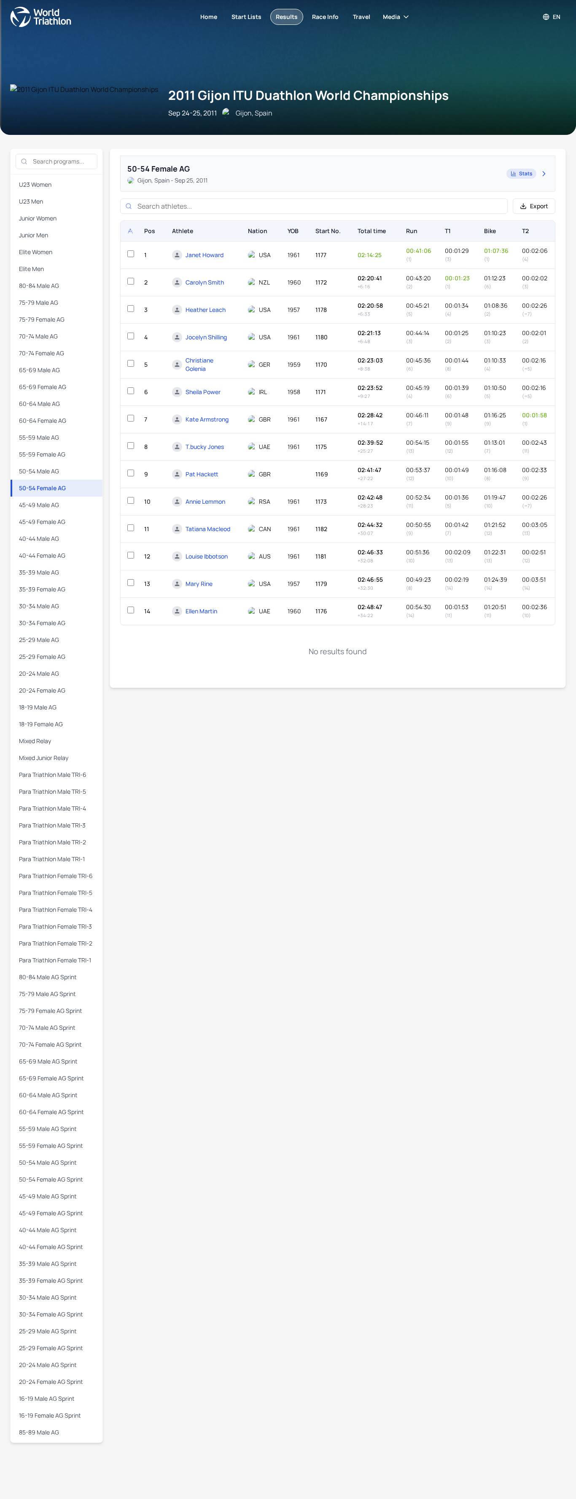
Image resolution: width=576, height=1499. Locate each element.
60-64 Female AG (42, 420)
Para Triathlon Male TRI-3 (52, 825)
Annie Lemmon (205, 501)
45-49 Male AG (39, 505)
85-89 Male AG (39, 1432)
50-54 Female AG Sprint (51, 1179)
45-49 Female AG (42, 522)
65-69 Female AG (42, 387)
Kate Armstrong (207, 419)
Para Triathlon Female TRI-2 (55, 943)
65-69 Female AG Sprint (51, 1078)
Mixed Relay (35, 741)
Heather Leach (206, 310)
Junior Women (38, 218)
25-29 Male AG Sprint (48, 1331)
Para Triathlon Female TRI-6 (56, 876)
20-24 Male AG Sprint (48, 1365)
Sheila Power (203, 392)
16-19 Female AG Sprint (50, 1415)
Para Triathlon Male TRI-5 (52, 791)
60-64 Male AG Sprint (48, 1095)
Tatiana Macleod (208, 529)
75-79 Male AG (38, 302)
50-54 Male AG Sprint (48, 1162)
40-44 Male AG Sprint (48, 1230)
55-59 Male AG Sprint (48, 1129)
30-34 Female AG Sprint (51, 1314)
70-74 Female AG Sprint (50, 1044)
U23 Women (35, 184)
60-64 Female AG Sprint (51, 1112)
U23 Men (31, 201)
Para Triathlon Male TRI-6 (52, 775)
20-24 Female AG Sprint (51, 1382)
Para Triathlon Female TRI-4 (55, 909)
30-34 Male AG (39, 606)
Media (391, 17)
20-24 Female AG (42, 690)
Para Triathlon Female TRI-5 (55, 893)
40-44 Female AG (42, 555)
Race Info (325, 17)
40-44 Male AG (39, 539)
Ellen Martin (201, 611)
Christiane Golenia (199, 364)
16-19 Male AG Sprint (47, 1398)
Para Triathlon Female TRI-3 (55, 926)
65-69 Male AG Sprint (48, 1061)
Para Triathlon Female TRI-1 (55, 960)
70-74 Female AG (41, 353)
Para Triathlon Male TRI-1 (52, 859)
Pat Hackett (202, 474)
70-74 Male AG (38, 336)
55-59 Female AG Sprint (51, 1146)
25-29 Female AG (42, 657)
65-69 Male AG (39, 370)
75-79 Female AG (42, 319)
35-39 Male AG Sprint (48, 1264)
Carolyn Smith (205, 282)
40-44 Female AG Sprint (51, 1247)
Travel (361, 17)
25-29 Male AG (39, 640)
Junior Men (33, 235)
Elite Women (35, 252)
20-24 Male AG (39, 673)
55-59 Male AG (39, 437)
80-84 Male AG (39, 286)
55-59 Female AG (42, 454)
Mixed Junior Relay (43, 758)
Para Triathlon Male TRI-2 (52, 842)
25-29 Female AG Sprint (51, 1348)
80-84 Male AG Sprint (48, 977)
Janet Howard (204, 255)
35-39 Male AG (39, 572)
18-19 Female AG (41, 724)
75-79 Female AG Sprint (50, 1011)
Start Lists (246, 17)
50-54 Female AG (42, 488)
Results (287, 17)
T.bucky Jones (205, 447)
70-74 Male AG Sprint (47, 1028)
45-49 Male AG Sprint (48, 1196)
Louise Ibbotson (207, 556)
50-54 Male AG (39, 471)
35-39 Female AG (42, 589)
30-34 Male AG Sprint (48, 1297)
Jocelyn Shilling (206, 337)
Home (208, 17)
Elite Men (31, 269)
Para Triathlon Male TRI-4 (52, 808)
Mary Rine (199, 584)
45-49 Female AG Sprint (51, 1213)
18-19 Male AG (38, 707)
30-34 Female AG (42, 623)
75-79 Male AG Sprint (47, 994)
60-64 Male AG (39, 404)
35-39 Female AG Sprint (51, 1280)
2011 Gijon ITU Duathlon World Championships (308, 95)
